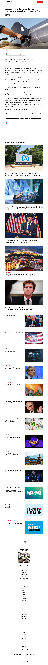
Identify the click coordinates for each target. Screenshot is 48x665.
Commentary (24, 600)
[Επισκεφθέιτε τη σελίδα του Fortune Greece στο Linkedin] (22, 649)
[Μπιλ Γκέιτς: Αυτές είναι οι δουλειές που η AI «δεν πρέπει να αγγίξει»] (34, 372)
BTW (34, 654)
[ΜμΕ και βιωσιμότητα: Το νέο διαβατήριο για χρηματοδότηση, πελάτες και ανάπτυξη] (34, 424)
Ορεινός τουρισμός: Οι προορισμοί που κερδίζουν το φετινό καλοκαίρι (14, 453)
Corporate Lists (24, 570)
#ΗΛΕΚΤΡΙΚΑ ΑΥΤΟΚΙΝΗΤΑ (29, 132)
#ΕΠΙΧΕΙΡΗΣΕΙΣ (7, 132)
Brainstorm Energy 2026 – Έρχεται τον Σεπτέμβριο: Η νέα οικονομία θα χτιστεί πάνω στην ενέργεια (14, 523)
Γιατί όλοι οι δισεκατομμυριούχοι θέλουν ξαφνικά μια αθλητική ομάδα (13, 436)
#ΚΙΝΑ (36, 132)
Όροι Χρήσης (24, 636)
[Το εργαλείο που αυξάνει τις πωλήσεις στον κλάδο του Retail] (34, 355)
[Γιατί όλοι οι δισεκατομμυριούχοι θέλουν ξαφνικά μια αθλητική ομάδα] (34, 441)
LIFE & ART (7, 434)
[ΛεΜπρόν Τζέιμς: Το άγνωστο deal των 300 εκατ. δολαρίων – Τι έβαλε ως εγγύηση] (34, 476)
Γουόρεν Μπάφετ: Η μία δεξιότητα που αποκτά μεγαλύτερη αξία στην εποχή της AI (14, 403)
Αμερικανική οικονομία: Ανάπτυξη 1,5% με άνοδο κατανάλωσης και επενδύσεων (14, 333)
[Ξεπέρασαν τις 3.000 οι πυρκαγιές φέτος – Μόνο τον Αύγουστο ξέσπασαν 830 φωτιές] (34, 390)
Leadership (24, 598)
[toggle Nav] (5, 2)
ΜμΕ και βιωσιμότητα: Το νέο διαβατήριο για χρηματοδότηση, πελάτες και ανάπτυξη (12, 420)
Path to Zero (24, 618)
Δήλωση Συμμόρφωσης (24, 628)
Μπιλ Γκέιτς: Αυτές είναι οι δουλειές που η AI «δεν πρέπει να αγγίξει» (13, 367)
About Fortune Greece (24, 624)
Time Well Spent (24, 616)
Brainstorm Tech (24, 612)
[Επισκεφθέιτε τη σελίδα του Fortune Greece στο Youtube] (25, 649)
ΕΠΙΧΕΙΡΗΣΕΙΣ (7, 6)
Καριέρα (24, 596)
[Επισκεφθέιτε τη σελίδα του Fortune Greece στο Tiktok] (27, 649)
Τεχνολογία (24, 590)
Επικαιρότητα (24, 584)
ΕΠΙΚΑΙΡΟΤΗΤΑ (8, 272)
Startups (24, 594)
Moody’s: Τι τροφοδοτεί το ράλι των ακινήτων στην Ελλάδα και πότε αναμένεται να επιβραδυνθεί (21, 275)
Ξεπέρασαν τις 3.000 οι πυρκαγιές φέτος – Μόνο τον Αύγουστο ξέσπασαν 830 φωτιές (13, 386)
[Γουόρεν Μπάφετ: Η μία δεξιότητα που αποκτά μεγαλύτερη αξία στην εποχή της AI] (34, 407)
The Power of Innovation (24, 610)
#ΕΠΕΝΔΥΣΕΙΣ (21, 132)
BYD (7, 87)
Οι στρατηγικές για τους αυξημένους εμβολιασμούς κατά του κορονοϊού (23, 118)
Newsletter (24, 632)
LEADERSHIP (7, 399)
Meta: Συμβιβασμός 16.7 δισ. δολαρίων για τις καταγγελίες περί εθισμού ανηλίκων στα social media (22, 174)
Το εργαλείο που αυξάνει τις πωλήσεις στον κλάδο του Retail (13, 350)
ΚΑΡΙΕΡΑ (6, 205)
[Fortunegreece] (10, 2)
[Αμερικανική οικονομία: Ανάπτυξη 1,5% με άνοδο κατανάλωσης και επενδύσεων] (34, 338)
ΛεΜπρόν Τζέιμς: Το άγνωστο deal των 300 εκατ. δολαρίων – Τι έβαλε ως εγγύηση (14, 472)
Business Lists (24, 572)
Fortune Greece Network (24, 578)
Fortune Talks (24, 576)
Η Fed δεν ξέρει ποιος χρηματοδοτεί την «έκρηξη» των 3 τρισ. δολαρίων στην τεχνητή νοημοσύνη (23, 241)
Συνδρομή (24, 634)
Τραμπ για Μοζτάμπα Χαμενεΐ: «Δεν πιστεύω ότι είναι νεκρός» (13, 316)
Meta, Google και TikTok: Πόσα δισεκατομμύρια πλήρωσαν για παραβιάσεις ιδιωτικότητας (21, 309)
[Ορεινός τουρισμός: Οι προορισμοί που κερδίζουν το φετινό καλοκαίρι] (34, 458)
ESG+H (24, 606)
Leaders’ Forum (24, 574)
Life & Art (24, 588)
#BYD (12, 132)
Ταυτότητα (24, 626)
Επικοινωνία (24, 630)
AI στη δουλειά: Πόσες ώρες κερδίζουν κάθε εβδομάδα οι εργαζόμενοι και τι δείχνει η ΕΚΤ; (24, 208)
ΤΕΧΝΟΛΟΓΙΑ (7, 171)
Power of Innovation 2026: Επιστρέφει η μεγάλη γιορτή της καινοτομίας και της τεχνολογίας (14, 506)
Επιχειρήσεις (24, 586)
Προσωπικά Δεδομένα (24, 638)
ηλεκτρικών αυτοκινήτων (26, 68)
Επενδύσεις (24, 592)
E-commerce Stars (24, 614)
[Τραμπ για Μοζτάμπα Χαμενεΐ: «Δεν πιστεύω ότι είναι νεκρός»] (34, 321)
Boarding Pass (24, 608)
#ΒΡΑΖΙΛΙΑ (16, 132)
